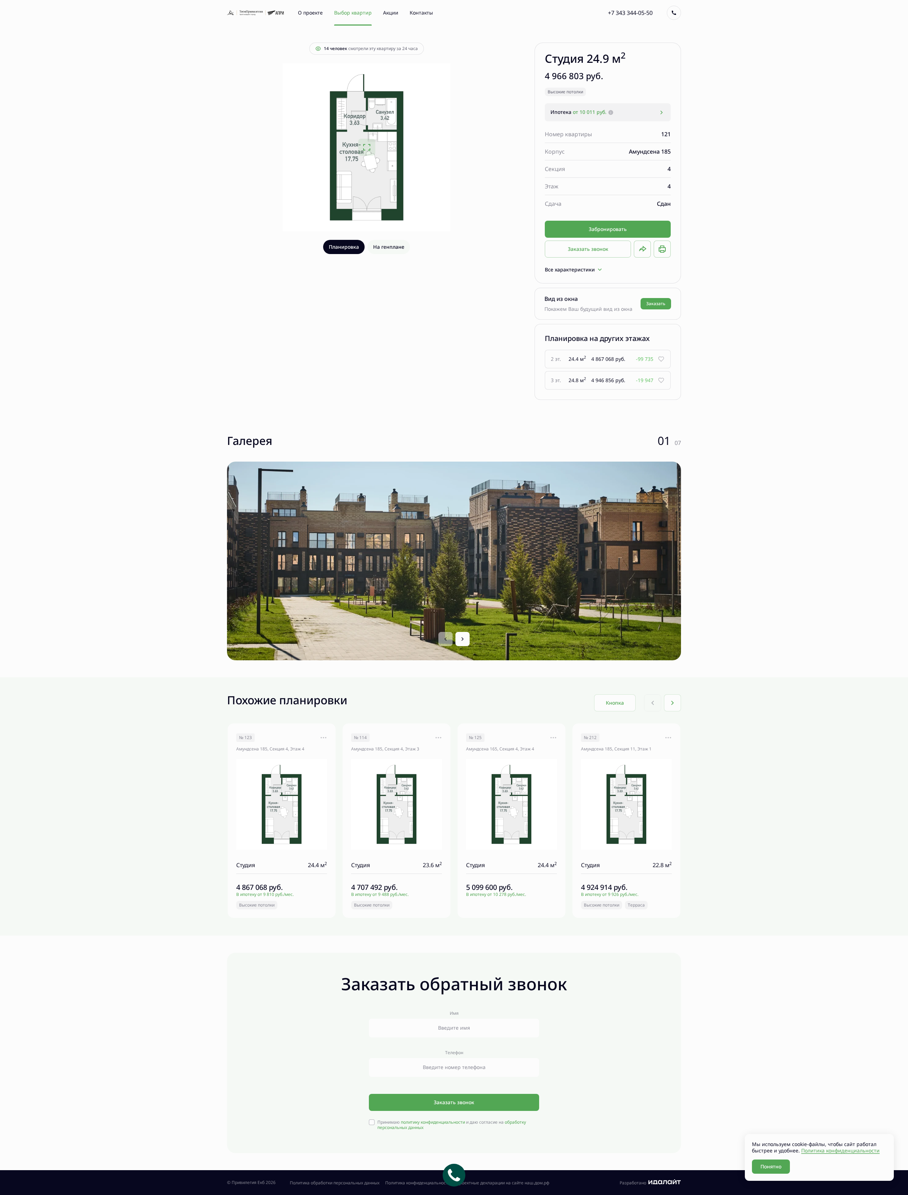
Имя (454, 1013)
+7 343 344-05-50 (630, 13)
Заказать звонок (588, 249)
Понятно (770, 1166)
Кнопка (615, 702)
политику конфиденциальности (433, 1122)
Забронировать (608, 229)
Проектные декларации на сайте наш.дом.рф (502, 1183)
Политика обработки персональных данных (335, 1183)
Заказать (655, 304)
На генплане (388, 246)
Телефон (454, 1053)
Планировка (344, 246)
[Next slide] (462, 639)
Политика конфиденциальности (417, 1183)
